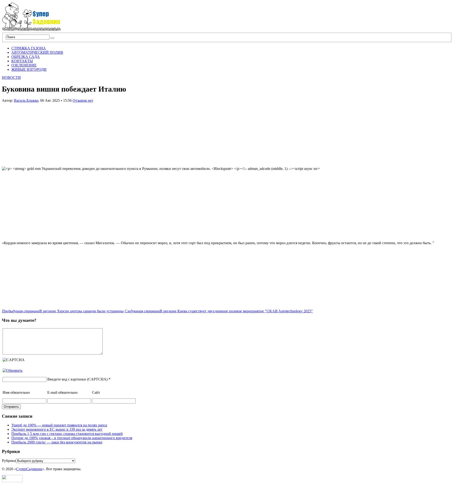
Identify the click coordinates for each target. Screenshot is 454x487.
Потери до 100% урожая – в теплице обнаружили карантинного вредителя (71, 438)
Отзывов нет (83, 100)
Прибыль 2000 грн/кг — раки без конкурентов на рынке (56, 442)
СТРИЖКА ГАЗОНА (28, 48)
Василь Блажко (26, 100)
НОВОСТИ (11, 77)
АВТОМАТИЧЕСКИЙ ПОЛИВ (37, 52)
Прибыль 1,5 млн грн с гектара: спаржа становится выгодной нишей (67, 434)
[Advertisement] (37, 132)
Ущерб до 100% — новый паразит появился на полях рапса (59, 425)
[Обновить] (12, 370)
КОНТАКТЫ (22, 61)
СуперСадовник (29, 469)
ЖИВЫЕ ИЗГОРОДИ (29, 69)
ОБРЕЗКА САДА (25, 57)
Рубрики (9, 461)
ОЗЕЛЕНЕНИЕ (24, 65)
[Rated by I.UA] (12, 481)
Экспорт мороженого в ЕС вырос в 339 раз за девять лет (56, 429)
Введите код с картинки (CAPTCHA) (77, 379)
